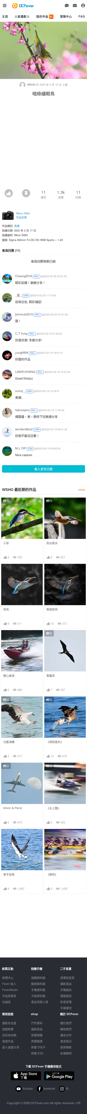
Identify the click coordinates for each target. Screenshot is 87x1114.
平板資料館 (38, 996)
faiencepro (22, 410)
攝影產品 (66, 984)
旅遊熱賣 (8, 1029)
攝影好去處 (9, 1023)
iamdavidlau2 (24, 429)
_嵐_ (18, 295)
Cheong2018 (23, 276)
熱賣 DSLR (38, 1047)
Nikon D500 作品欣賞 (23, 215)
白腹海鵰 (9, 742)
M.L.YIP (20, 448)
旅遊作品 (8, 1041)
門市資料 (36, 1023)
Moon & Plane (12, 808)
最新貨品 (36, 1029)
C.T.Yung (21, 333)
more (81, 489)
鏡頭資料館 (38, 984)
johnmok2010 (24, 314)
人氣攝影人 (22, 16)
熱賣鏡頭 (36, 1041)
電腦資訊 (66, 996)
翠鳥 (6, 609)
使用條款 (66, 1047)
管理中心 (66, 16)
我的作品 (44, 16)
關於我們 (66, 1023)
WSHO (31, 84)
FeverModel (10, 990)
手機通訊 (66, 990)
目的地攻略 (9, 1035)
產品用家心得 (39, 1002)
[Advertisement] (43, 144)
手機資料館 (38, 990)
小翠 (6, 543)
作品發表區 (9, 996)
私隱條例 (66, 1053)
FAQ (82, 16)
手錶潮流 (66, 1008)
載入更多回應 (43, 469)
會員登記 (66, 1041)
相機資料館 (38, 978)
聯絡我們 (66, 1029)
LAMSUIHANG (25, 371)
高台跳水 (52, 543)
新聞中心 (8, 978)
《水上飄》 (53, 808)
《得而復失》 (54, 742)
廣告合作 (66, 1035)
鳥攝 (16, 226)
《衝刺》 (52, 874)
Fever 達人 (9, 984)
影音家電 (66, 1002)
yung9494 (21, 352)
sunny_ (20, 391)
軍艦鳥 (50, 675)
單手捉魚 (9, 874)
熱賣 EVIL (37, 1053)
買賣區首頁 (67, 978)
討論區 (6, 1002)
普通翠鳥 (52, 609)
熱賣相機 (36, 1035)
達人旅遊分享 (10, 1047)
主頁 (5, 16)
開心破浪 (9, 675)
